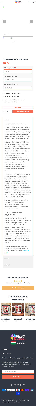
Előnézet (18, 107)
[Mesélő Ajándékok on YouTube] (24, 385)
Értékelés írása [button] (18, 288)
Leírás (7, 120)
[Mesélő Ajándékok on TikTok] (21, 385)
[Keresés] (29, 1)
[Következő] (31, 21)
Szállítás (7, 259)
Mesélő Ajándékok (11, 400)
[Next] (34, 313)
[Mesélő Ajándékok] (18, 1)
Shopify (19, 402)
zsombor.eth (5, 402)
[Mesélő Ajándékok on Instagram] (14, 385)
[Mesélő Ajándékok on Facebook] (11, 385)
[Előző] (4, 21)
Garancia (7, 265)
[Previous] (2, 313)
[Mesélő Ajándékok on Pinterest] (18, 385)
